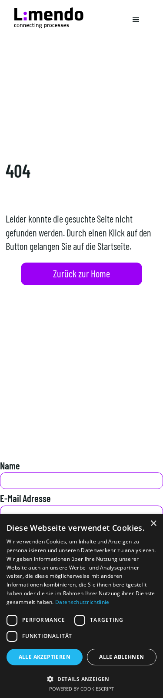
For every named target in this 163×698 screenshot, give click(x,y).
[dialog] (81, 606)
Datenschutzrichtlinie (82, 602)
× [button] (153, 523)
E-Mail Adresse (25, 498)
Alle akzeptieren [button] (44, 657)
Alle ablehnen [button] (121, 657)
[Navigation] (48, 18)
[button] (136, 20)
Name (10, 465)
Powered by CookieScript (81, 688)
